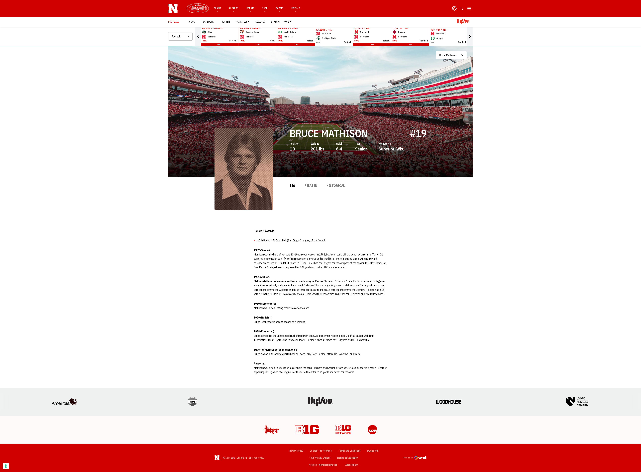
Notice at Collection (347, 457)
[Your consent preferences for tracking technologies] (6, 466)
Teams (217, 8)
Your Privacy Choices (320, 457)
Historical (336, 185)
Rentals (295, 8)
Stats (274, 21)
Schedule (208, 21)
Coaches (260, 21)
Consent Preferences (321, 450)
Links (219, 44)
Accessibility (351, 464)
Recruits (234, 8)
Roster (226, 21)
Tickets (279, 8)
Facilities (241, 21)
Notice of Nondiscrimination (323, 464)
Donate (250, 8)
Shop (265, 8)
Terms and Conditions (349, 450)
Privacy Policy (296, 450)
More (286, 21)
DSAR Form (372, 450)
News (192, 21)
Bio (292, 185)
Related (310, 185)
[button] (198, 36)
